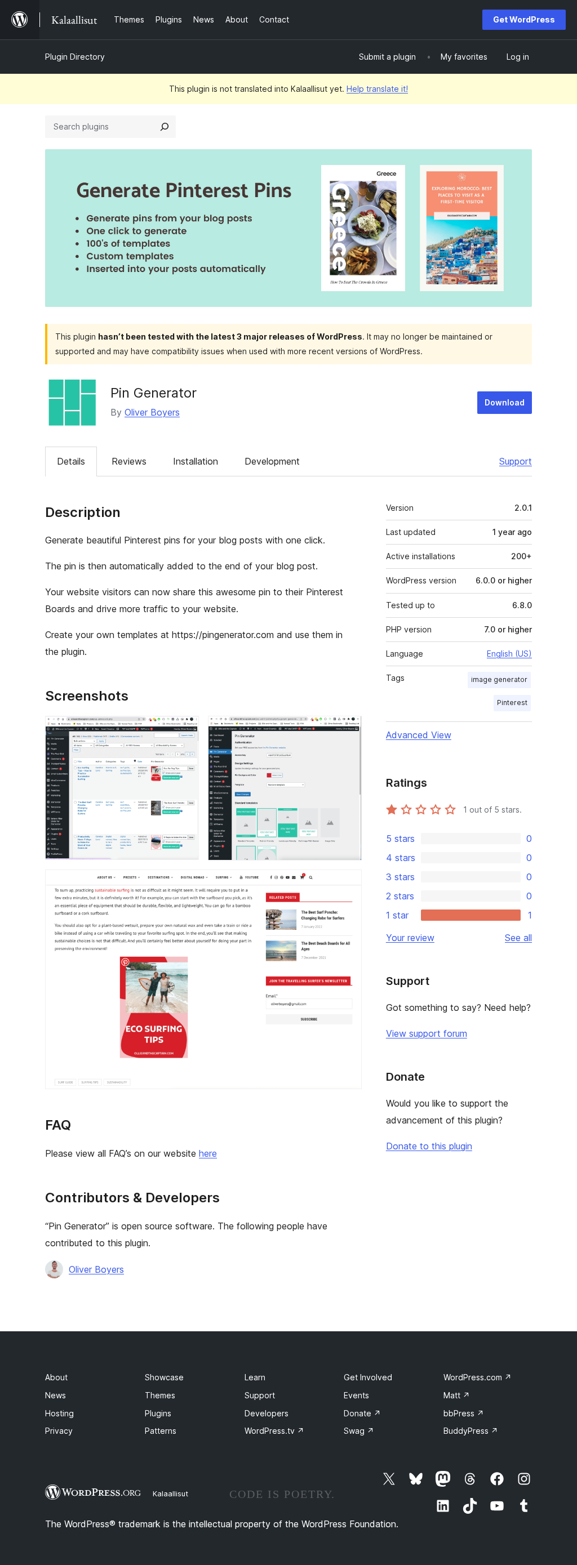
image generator (499, 679)
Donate (362, 1413)
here (208, 1153)
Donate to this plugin (429, 1146)
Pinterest (512, 702)
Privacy (59, 1430)
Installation (195, 461)
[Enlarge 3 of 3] (346, 884)
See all (518, 937)
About (56, 1377)
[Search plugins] (164, 126)
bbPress (463, 1413)
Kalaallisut (170, 1493)
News (55, 1395)
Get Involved (368, 1377)
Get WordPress (524, 19)
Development (272, 461)
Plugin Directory (75, 56)
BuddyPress (470, 1430)
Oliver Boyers (152, 412)
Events (356, 1395)
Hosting (59, 1413)
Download (505, 402)
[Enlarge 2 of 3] (346, 731)
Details (71, 461)
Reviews (129, 461)
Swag (359, 1430)
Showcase (164, 1377)
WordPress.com (477, 1377)
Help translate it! (377, 88)
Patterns (160, 1430)
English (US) (509, 653)
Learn (255, 1377)
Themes (160, 1395)
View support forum (426, 1033)
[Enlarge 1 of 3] (183, 731)
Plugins (158, 1413)
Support (515, 461)
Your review (410, 937)
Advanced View (418, 735)
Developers (266, 1413)
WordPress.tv (274, 1430)
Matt (456, 1395)
